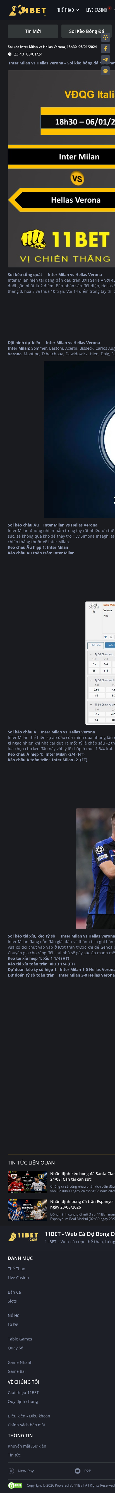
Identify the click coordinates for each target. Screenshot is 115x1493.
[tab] (33, 31)
